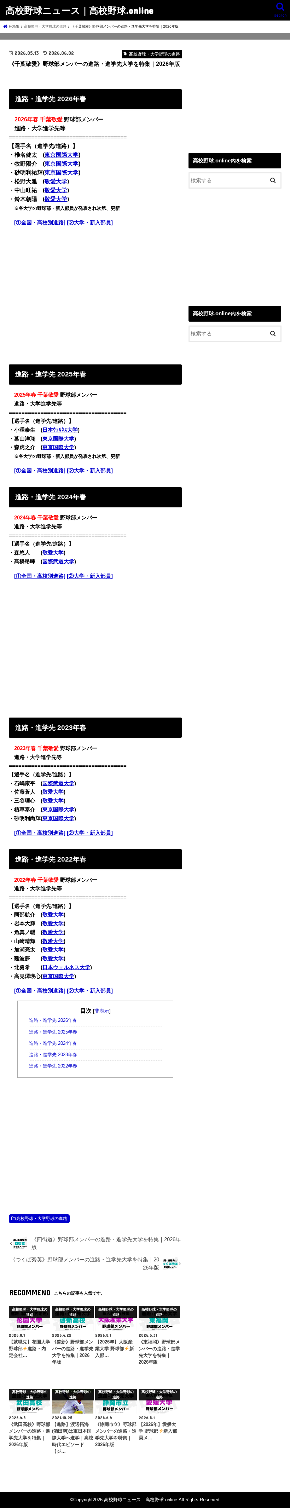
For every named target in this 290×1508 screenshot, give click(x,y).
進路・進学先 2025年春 (53, 1032)
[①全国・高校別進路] (39, 222)
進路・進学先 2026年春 (53, 1020)
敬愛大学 (56, 181)
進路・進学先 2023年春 (53, 1054)
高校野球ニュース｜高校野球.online (79, 10)
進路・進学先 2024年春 (53, 1043)
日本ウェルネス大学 (66, 967)
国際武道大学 (58, 561)
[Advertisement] (95, 293)
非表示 (101, 1011)
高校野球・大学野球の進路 (41, 1218)
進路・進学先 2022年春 (53, 1066)
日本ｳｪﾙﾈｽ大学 (60, 430)
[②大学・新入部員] (90, 222)
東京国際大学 (62, 155)
